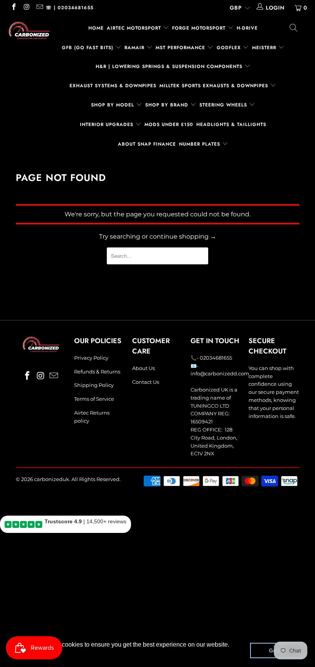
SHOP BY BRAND (167, 104)
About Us (143, 368)
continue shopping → (182, 236)
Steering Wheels (224, 104)
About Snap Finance (147, 144)
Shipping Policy (94, 385)
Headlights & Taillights (231, 124)
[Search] (294, 29)
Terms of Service (94, 399)
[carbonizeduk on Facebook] (13, 7)
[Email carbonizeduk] (39, 7)
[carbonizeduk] (29, 30)
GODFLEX (230, 47)
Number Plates (200, 144)
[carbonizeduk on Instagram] (26, 7)
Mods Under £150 (168, 124)
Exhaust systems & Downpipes (113, 85)
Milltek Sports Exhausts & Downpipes (214, 85)
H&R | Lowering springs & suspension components (170, 66)
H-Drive (247, 28)
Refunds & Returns (97, 371)
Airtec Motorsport (134, 28)
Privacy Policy (91, 358)
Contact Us (145, 382)
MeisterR (265, 47)
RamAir (135, 47)
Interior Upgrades (107, 124)
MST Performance (181, 47)
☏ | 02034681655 (69, 7)
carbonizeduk (51, 479)
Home (96, 28)
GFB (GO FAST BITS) (88, 47)
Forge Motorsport (198, 28)
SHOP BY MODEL (112, 104)
